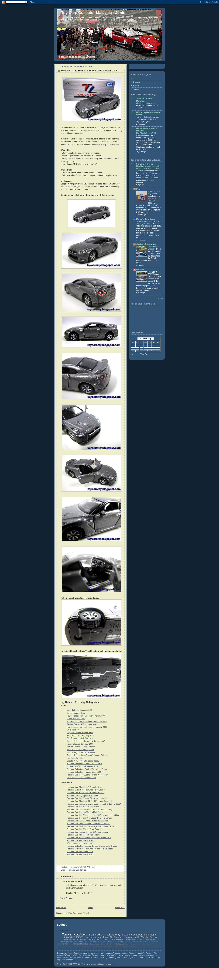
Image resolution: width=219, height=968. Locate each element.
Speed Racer (86, 946)
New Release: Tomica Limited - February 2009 (87, 722)
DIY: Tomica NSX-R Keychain (80, 738)
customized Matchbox (79, 944)
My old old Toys (73, 730)
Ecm (138, 189)
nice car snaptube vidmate (147, 103)
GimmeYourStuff (131, 942)
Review (153, 937)
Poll (160, 944)
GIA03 (140, 939)
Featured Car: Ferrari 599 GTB (80, 852)
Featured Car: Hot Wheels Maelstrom (83, 807)
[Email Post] (92, 867)
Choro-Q (119, 942)
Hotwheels (80, 934)
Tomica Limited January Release (81, 747)
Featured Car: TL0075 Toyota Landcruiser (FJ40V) (88, 824)
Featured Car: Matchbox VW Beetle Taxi (84, 787)
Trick (104, 946)
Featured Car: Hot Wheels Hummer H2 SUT (85, 793)
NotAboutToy (116, 937)
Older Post (120, 908)
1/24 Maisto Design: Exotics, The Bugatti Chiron (147, 222)
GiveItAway (69, 939)
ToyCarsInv (97, 946)
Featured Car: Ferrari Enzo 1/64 (80, 854)
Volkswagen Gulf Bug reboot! (154, 192)
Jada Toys (83, 942)
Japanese (137, 89)
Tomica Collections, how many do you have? (86, 741)
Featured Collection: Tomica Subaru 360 (84, 772)
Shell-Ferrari (130, 939)
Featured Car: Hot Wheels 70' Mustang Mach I (87, 798)
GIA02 (92, 939)
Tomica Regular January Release (81, 752)
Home (90, 908)
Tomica (83, 870)
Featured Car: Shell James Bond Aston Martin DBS (89, 838)
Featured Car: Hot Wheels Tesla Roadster (85, 829)
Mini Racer (150, 939)
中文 (135, 78)
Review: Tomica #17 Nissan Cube (81, 724)
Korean (136, 86)
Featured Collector (132, 934)
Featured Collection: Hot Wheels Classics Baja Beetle (90, 849)
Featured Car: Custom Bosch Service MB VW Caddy (89, 809)
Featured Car (73, 870)
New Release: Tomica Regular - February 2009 (87, 727)
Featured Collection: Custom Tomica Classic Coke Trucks (92, 846)
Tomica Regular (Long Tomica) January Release (87, 755)
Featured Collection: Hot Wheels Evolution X (86, 790)
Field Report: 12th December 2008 (81, 778)
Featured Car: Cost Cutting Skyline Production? (87, 775)
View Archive (146, 354)
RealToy (110, 944)
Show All (160, 299)
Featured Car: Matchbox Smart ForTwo (83, 835)
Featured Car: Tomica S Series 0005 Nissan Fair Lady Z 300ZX (94, 804)
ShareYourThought (98, 942)
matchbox (103, 937)
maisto (111, 942)
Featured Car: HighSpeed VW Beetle (82, 796)
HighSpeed (141, 944)
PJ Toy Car (141, 270)
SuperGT (154, 942)
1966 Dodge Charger (153, 248)
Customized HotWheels (136, 937)
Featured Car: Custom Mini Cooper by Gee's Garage (89, 818)
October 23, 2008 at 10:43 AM (79, 893)
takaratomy (113, 934)
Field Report (150, 934)
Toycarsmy (90, 937)
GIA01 (106, 939)
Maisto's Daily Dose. (145, 219)
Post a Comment (66, 898)
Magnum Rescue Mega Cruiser (80, 733)
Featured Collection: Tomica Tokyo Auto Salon (87, 769)
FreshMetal (94, 944)
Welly (110, 946)
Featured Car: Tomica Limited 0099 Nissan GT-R (89, 70)
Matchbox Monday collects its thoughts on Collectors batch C (148, 167)
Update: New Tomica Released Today (83, 761)
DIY (99, 939)
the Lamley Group (144, 164)
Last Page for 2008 (75, 758)
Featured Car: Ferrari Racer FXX (81, 841)
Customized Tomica (72, 937)
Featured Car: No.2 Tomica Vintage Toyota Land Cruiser (91, 826)
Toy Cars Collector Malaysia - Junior (94, 12)
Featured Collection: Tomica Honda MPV (84, 764)
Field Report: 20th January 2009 (80, 750)
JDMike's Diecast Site (146, 244)
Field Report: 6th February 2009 (80, 736)
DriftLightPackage (69, 942)
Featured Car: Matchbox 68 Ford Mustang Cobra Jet (89, 801)
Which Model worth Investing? (80, 843)
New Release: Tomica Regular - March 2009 (86, 716)
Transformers (63, 944)
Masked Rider (152, 944)
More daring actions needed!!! (79, 710)
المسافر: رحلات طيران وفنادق (148, 117)
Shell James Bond (121, 944)
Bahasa (136, 82)
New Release (117, 939)
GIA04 (103, 944)
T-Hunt (132, 944)
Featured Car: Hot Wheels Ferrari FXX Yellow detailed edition (93, 815)
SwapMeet (144, 942)
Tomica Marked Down (76, 713)
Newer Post (61, 908)
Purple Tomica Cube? (76, 719)
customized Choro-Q (121, 946)
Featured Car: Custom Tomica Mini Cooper (85, 812)
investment (82, 939)
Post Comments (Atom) (78, 913)
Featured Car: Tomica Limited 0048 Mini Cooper (87, 832)
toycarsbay (133, 946)
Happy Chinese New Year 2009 (80, 744)
